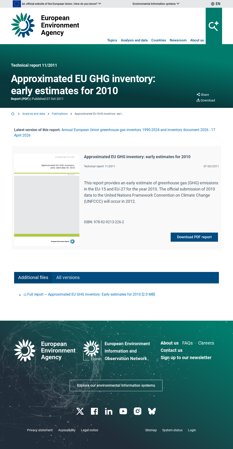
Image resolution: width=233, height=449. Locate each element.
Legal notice (89, 430)
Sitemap (151, 430)
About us (197, 40)
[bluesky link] (152, 411)
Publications (60, 113)
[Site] (45, 25)
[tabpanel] (116, 295)
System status (172, 430)
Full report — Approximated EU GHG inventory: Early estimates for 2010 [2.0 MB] (91, 294)
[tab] (33, 278)
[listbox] (57, 4)
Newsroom (178, 40)
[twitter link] (80, 411)
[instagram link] (138, 411)
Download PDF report (194, 237)
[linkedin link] (109, 411)
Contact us (171, 350)
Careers (206, 343)
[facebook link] (95, 411)
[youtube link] (123, 411)
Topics (112, 40)
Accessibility (67, 430)
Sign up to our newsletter (186, 357)
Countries (158, 40)
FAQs (187, 343)
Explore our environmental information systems (116, 385)
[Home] (13, 114)
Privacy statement (40, 430)
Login (192, 430)
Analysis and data (134, 40)
